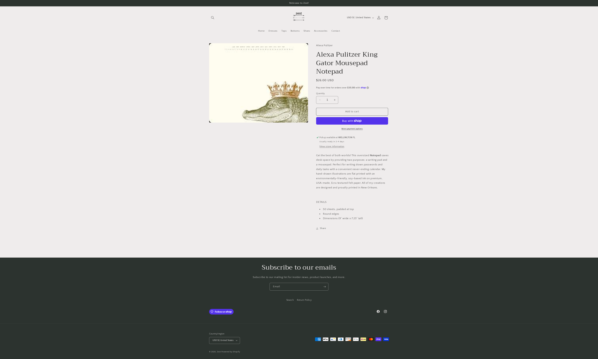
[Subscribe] (324, 286)
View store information (331, 146)
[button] (212, 17)
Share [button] (323, 228)
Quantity (320, 93)
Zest (219, 352)
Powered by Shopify (230, 352)
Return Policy (304, 300)
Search (290, 300)
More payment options (352, 129)
